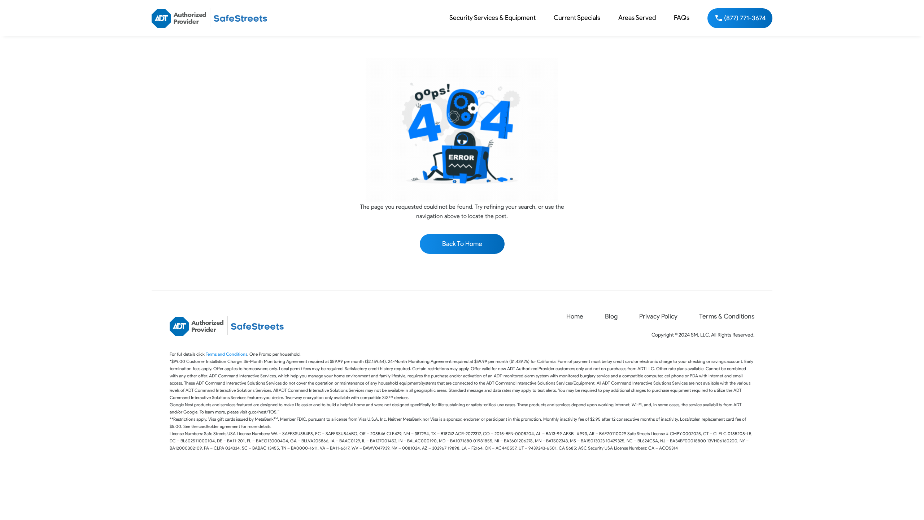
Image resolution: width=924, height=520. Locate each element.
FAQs (681, 18)
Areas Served (637, 18)
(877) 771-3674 (745, 18)
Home (574, 316)
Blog (611, 316)
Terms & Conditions (726, 316)
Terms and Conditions (226, 354)
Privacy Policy (658, 316)
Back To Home (462, 244)
